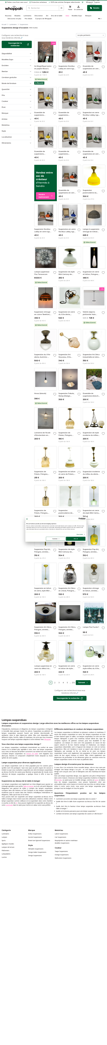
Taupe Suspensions (61, 851)
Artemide (58, 780)
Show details (80, 534)
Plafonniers (5, 850)
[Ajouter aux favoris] (55, 67)
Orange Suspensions (62, 855)
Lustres (4, 857)
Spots (4, 840)
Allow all (76, 538)
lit (16, 803)
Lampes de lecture (8, 847)
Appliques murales (8, 844)
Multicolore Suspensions (63, 858)
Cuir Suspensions (60, 837)
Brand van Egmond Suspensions (39, 840)
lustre (96, 780)
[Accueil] (14, 8)
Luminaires (13, 24)
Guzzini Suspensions (35, 837)
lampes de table (32, 754)
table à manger (28, 786)
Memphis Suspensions (35, 849)
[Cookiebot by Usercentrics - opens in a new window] (79, 519)
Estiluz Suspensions (34, 834)
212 (73, 682)
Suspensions (24, 24)
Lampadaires (6, 854)
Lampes (4, 837)
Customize (54, 538)
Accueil (4, 24)
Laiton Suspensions (61, 834)
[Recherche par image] (61, 8)
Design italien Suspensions (37, 852)
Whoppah (47, 739)
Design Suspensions (35, 855)
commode (9, 805)
